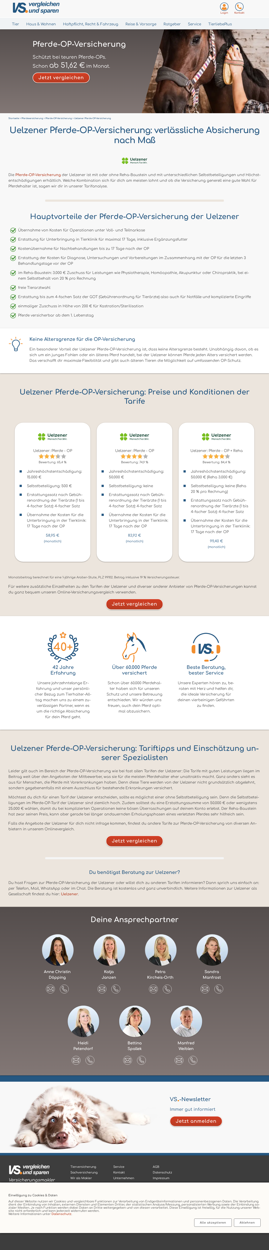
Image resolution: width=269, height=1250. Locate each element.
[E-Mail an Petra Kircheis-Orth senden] (153, 987)
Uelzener (69, 894)
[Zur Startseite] (56, 8)
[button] (64, 989)
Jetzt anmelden (196, 1121)
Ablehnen (247, 1222)
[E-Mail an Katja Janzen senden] (102, 987)
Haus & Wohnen (41, 24)
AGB (156, 1166)
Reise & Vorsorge (140, 24)
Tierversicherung (83, 1166)
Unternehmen (123, 1178)
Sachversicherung (84, 1172)
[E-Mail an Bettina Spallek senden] (127, 1059)
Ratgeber (172, 24)
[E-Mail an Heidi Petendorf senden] (76, 1059)
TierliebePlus (220, 24)
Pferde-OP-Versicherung (38, 175)
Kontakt (119, 1172)
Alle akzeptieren (213, 1222)
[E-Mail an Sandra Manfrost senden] (205, 987)
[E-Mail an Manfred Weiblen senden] (179, 1059)
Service (194, 24)
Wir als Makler (81, 1178)
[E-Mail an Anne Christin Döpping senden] (50, 987)
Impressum (161, 1178)
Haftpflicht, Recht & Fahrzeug (90, 24)
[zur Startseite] (31, 1170)
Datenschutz (61, 1214)
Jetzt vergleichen (61, 77)
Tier (15, 24)
